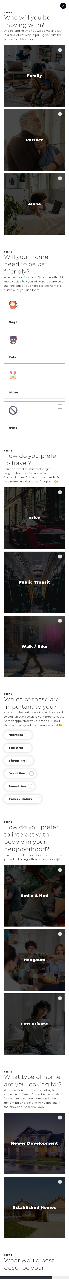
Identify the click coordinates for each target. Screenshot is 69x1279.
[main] (34, 557)
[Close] (63, 6)
